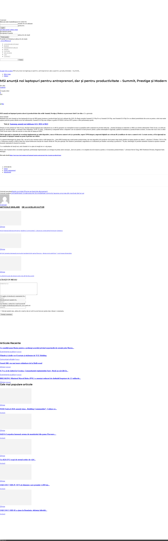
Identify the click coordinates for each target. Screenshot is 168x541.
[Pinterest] (17, 97)
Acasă (2, 71)
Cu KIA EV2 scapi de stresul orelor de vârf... (18, 460)
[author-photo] (4, 203)
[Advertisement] (35, 65)
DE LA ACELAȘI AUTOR (33, 207)
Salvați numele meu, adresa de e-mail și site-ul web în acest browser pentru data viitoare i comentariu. (33, 311)
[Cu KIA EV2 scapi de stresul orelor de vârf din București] (10, 270)
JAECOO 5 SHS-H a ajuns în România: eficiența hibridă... (23, 510)
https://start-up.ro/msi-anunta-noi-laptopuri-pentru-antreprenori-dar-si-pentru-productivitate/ (35, 155)
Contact (7, 56)
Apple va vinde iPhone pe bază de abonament (30, 191)
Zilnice (6, 46)
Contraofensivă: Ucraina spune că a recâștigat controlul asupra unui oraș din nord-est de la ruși (47, 193)
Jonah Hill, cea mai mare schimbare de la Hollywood (21, 363)
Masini (6, 49)
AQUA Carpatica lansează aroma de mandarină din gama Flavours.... (28, 434)
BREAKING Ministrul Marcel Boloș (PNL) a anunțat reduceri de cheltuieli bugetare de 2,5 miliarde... (40, 378)
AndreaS (2, 87)
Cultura (7, 51)
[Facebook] (3, 97)
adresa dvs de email (24, 35)
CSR (5, 54)
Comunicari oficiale (11, 44)
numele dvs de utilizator (25, 23)
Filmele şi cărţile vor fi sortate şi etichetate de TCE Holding (23, 355)
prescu (17, 359)
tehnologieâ (7, 172)
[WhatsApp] (24, 97)
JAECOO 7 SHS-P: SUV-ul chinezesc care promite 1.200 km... (25, 485)
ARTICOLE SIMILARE (10, 207)
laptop (6, 169)
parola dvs (21, 25)
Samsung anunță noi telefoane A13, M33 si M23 (29, 124)
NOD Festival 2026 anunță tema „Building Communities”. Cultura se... (28, 409)
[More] (31, 97)
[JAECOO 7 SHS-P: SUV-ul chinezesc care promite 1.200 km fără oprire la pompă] (16, 479)
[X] (10, 97)
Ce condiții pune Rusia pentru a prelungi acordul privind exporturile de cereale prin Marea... (37, 348)
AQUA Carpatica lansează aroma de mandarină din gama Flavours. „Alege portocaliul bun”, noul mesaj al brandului (36, 253)
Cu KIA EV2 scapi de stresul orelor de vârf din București (17, 276)
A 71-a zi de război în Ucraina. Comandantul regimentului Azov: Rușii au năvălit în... (34, 371)
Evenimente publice (11, 47)
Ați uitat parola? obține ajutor (9, 29)
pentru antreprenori (10, 170)
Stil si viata (8, 53)
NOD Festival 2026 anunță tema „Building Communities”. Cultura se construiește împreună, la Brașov (31, 230)
